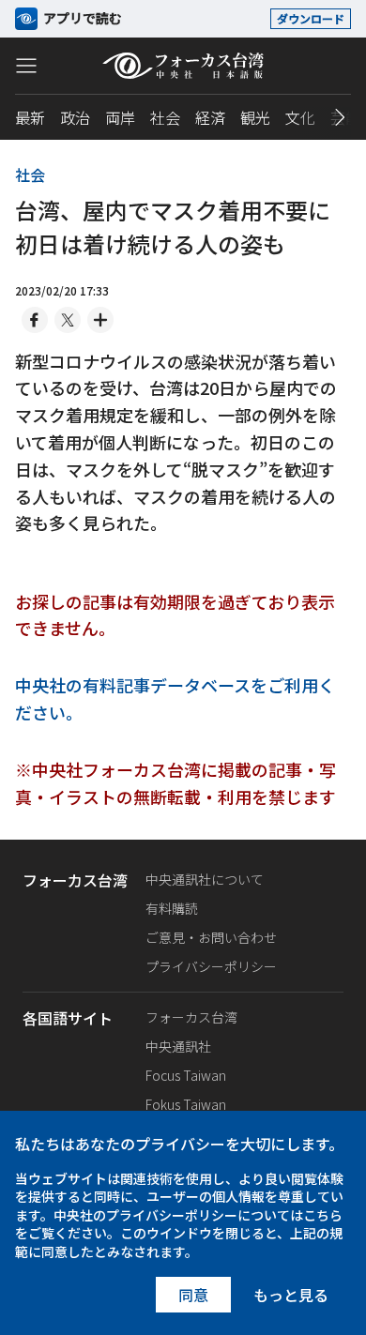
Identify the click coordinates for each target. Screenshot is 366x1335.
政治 (75, 117)
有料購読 (171, 908)
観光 (255, 117)
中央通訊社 (178, 1046)
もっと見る (290, 1294)
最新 (30, 117)
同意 (193, 1294)
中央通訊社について (204, 879)
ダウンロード (310, 18)
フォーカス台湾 (191, 1017)
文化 (300, 117)
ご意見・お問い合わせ (211, 937)
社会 (165, 117)
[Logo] (183, 66)
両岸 (120, 117)
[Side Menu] (26, 65)
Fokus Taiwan (185, 1104)
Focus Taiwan (185, 1075)
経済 (210, 117)
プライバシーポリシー (211, 966)
